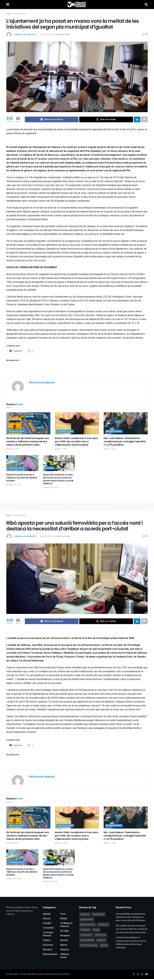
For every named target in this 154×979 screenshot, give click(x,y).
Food (63, 913)
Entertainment (50, 954)
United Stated (87, 940)
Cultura (46, 940)
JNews (16, 974)
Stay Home (100, 935)
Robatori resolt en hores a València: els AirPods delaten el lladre (21, 477)
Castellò (47, 923)
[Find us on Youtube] (146, 974)
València (64, 949)
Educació (47, 949)
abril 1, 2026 (110, 449)
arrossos (85, 914)
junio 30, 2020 (46, 34)
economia (48, 944)
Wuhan (104, 945)
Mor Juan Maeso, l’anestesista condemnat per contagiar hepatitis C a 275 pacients (125, 441)
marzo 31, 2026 (14, 484)
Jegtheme (65, 974)
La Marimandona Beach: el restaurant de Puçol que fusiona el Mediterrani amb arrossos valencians (131, 942)
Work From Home (89, 945)
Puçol (96, 929)
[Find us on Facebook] (133, 974)
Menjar (63, 918)
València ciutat (20, 13)
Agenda (47, 913)
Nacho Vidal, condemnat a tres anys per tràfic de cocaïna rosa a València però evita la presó (76, 441)
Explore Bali (98, 914)
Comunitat (48, 927)
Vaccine (101, 940)
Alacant (47, 918)
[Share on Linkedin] (137, 119)
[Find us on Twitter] (138, 974)
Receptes (65, 935)
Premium (85, 929)
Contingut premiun (48, 934)
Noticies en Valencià (25, 34)
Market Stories (87, 924)
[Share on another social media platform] (144, 119)
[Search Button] (146, 4)
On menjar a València (66, 925)
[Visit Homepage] (77, 4)
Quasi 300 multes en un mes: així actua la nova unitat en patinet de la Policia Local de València (58, 479)
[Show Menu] (7, 4)
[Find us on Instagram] (142, 974)
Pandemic (103, 924)
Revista (64, 940)
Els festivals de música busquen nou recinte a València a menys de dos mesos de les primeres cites (27, 441)
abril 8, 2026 (13, 449)
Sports (63, 944)
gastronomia (87, 919)
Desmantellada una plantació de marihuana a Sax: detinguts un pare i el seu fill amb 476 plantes (130, 917)
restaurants (86, 935)
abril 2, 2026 (61, 449)
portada (49, 468)
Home (8, 13)
